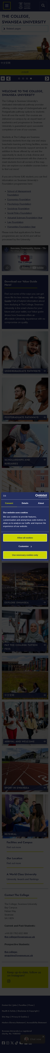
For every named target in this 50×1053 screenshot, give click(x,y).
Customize (24, 546)
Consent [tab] (9, 503)
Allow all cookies (25, 537)
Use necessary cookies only (25, 555)
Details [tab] (25, 503)
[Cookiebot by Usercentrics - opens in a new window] (35, 496)
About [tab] (41, 503)
